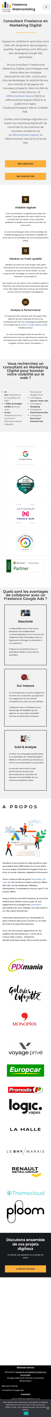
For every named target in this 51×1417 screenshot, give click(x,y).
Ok (26, 1413)
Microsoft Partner (10, 1386)
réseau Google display (31, 324)
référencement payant (25, 134)
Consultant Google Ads (13, 1390)
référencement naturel (20, 96)
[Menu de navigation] (46, 7)
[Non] (48, 1408)
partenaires (35, 904)
